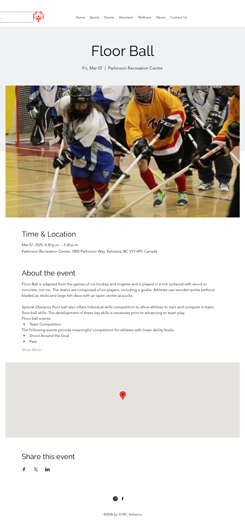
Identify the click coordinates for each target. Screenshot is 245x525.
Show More (31, 349)
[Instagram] (115, 498)
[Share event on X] (35, 469)
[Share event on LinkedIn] (47, 469)
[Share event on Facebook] (24, 469)
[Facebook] (122, 498)
